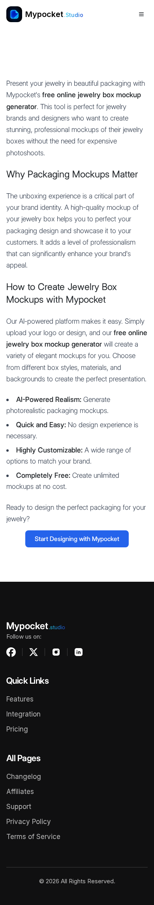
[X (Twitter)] (33, 652)
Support (18, 807)
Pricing (17, 729)
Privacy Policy (28, 822)
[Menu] (141, 14)
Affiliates (20, 792)
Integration (23, 714)
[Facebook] (11, 652)
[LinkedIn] (78, 652)
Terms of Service (33, 837)
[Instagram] (56, 652)
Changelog (23, 777)
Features (20, 699)
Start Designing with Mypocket (77, 539)
